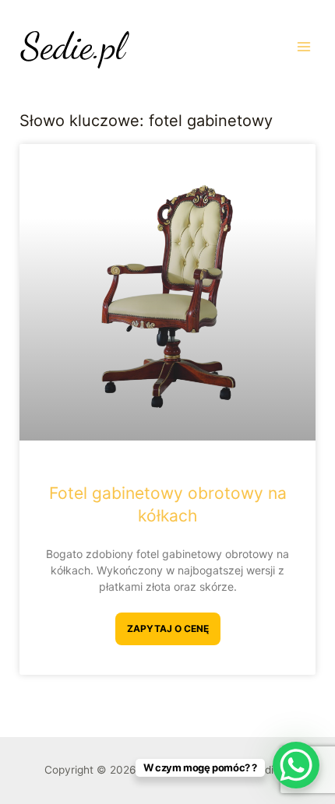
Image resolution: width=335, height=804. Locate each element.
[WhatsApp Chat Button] (296, 765)
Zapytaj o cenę (168, 628)
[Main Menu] (304, 46)
